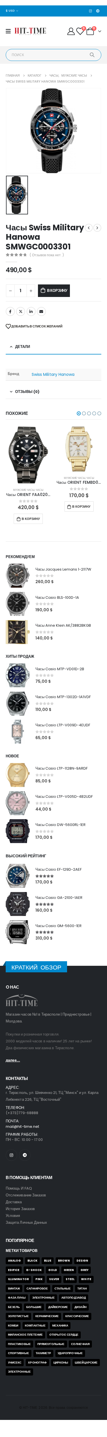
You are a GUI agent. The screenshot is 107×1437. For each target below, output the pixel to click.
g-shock (33, 1270)
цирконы (60, 1362)
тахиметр (43, 1353)
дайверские (58, 1307)
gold (52, 1270)
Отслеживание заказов (26, 1195)
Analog (14, 1260)
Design (82, 1260)
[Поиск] (92, 55)
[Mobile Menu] (10, 31)
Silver (54, 1279)
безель (14, 1307)
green (69, 1270)
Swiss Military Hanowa (53, 374)
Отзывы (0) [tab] (27, 391)
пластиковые (19, 1344)
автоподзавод (73, 1297)
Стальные (62, 1288)
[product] (28, 449)
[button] (78, 413)
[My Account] (70, 31)
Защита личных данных (26, 1222)
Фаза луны (17, 1297)
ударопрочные (70, 1353)
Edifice (13, 1270)
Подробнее (81, 518)
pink (39, 1279)
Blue (47, 1260)
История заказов (20, 1208)
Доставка (14, 1202)
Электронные (43, 1297)
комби (13, 1325)
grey (84, 1270)
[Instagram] (90, 10)
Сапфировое (37, 1288)
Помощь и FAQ (19, 1188)
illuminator (18, 1279)
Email (41, 311)
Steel (70, 1279)
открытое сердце (63, 1335)
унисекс (14, 1362)
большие (33, 1307)
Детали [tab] (22, 346)
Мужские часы (24, 478)
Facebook (10, 311)
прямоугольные (51, 1344)
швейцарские (86, 1362)
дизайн (80, 1307)
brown (64, 1260)
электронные (19, 1372)
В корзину (57, 290)
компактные (35, 1325)
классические (77, 1316)
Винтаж (14, 1288)
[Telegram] (97, 10)
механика (60, 1325)
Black (32, 1260)
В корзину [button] (30, 506)
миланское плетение (25, 1335)
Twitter (20, 311)
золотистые (18, 1316)
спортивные (18, 1353)
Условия (13, 1215)
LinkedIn (31, 311)
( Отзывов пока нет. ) (47, 255)
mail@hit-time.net (22, 1126)
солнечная (80, 1344)
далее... (13, 1060)
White (86, 1279)
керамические (47, 1316)
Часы (39, 478)
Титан (81, 1288)
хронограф (37, 1362)
